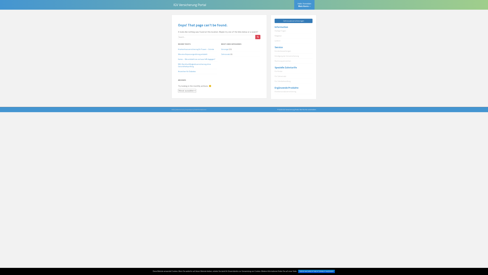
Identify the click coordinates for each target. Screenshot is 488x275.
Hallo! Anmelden (304, 5)
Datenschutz (180, 109)
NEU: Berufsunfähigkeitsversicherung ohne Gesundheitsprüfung (194, 65)
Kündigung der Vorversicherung (287, 56)
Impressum (189, 109)
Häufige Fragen (280, 30)
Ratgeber (278, 35)
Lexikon (277, 40)
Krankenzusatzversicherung (285, 91)
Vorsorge (224, 49)
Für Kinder (279, 71)
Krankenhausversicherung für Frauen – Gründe (196, 49)
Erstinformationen (200, 109)
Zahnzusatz (225, 54)
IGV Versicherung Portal (189, 4)
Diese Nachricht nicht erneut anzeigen (316, 271)
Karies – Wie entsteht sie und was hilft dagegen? (196, 59)
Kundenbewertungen (283, 51)
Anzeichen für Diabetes (187, 71)
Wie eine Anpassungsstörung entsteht (192, 54)
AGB (173, 109)
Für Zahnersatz (280, 76)
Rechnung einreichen (283, 61)
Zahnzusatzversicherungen (293, 20)
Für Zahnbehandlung (283, 81)
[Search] (257, 37)
